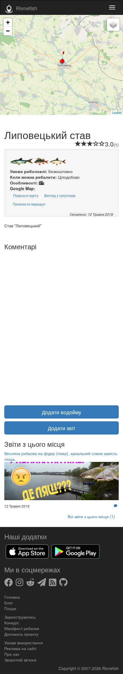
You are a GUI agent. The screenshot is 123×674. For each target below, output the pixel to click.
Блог (8, 602)
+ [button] (8, 22)
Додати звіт (61, 428)
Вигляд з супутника (60, 195)
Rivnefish (110, 668)
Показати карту (25, 195)
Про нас (11, 654)
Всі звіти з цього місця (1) (91, 516)
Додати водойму (61, 412)
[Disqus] (61, 324)
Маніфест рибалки (21, 628)
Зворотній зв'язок (20, 660)
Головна (12, 597)
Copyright (68, 668)
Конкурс (11, 622)
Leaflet (117, 112)
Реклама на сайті (20, 648)
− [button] (8, 31)
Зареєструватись (20, 617)
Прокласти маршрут (29, 204)
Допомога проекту (21, 634)
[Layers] (113, 24)
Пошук (10, 608)
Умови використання (23, 642)
